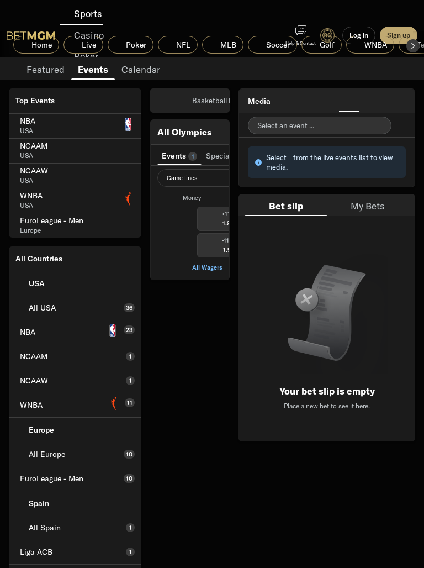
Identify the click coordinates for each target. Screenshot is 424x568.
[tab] (45, 68)
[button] (413, 45)
